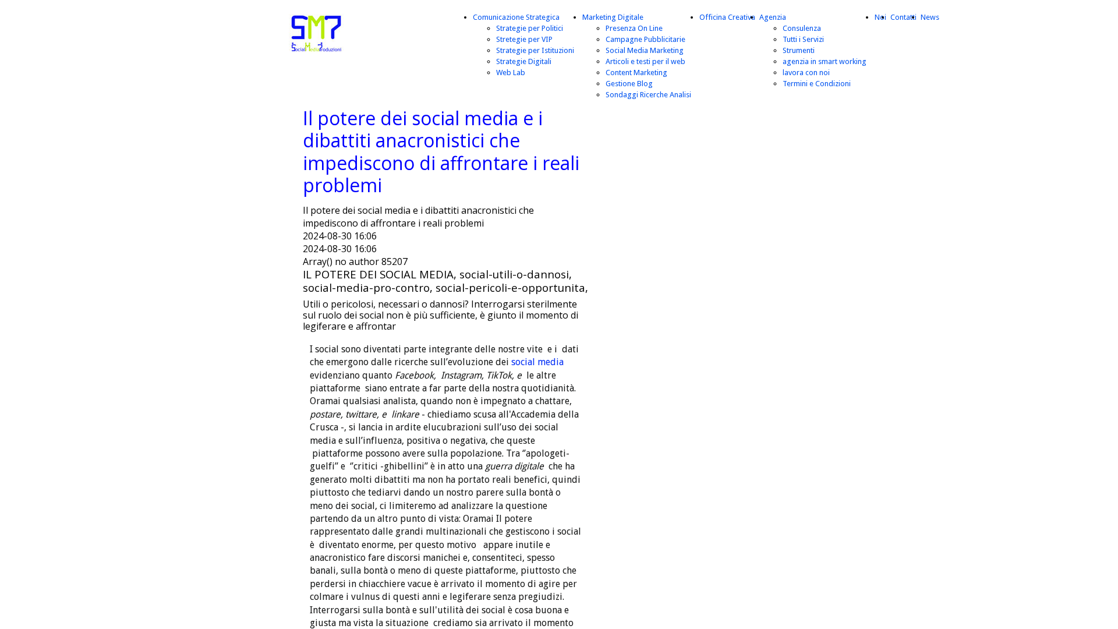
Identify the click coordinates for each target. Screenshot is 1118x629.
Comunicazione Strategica (516, 17)
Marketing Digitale (612, 17)
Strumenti (799, 50)
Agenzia (772, 17)
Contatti (903, 17)
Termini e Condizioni (817, 83)
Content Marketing (636, 72)
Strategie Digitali (523, 61)
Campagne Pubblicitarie (645, 39)
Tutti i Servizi (803, 39)
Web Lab (510, 72)
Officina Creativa (727, 17)
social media (537, 361)
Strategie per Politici (529, 28)
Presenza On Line (634, 28)
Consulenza (802, 28)
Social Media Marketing (645, 50)
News (930, 17)
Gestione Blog (629, 83)
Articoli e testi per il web (645, 61)
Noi (880, 17)
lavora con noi (806, 72)
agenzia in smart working (824, 61)
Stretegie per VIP (524, 39)
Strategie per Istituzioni (535, 50)
